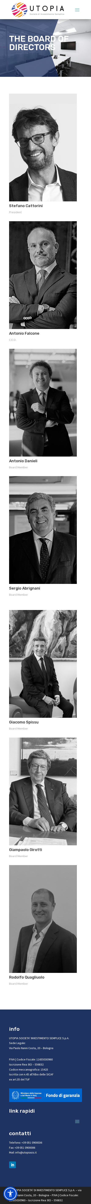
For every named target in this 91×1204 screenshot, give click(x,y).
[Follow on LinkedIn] (12, 1164)
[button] (10, 1194)
